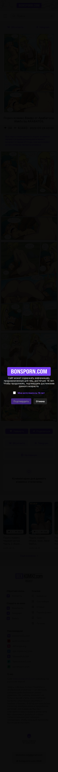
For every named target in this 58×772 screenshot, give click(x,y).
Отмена (40, 401)
